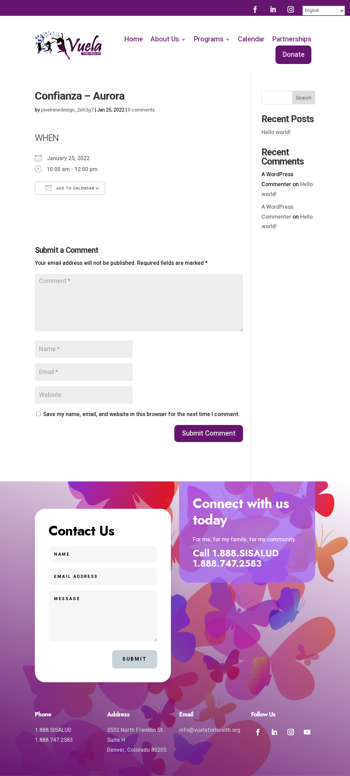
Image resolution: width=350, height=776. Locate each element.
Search (303, 98)
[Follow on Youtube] (306, 731)
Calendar (251, 39)
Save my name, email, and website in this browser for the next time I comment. (141, 414)
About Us (164, 39)
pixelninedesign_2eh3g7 (67, 110)
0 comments (141, 110)
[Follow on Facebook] (255, 9)
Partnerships (291, 39)
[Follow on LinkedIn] (273, 9)
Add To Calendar (75, 188)
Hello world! (276, 132)
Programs (208, 39)
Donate (293, 55)
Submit (134, 659)
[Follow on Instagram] (290, 9)
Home (133, 39)
